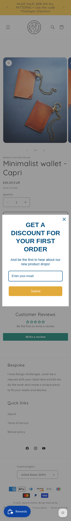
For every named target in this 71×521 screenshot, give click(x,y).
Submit (35, 291)
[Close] (64, 219)
